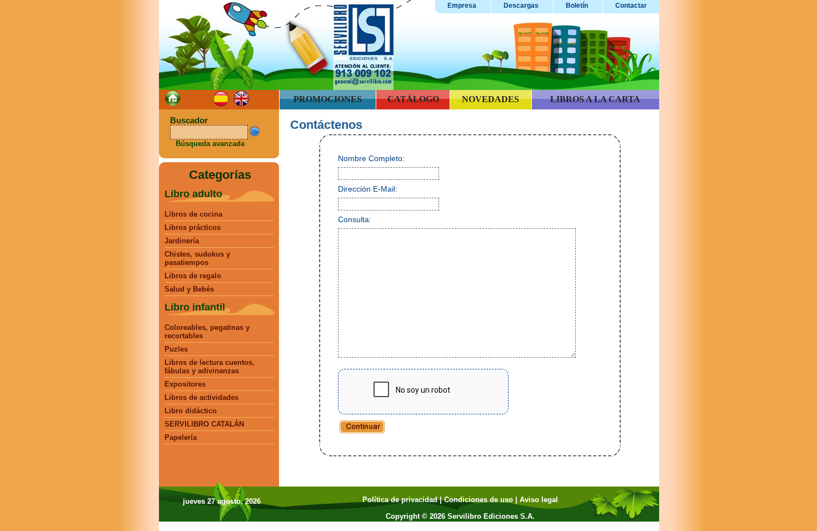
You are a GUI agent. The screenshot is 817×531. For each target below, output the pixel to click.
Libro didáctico (191, 411)
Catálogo (413, 99)
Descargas (521, 5)
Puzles (176, 349)
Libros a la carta (595, 99)
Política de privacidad (399, 499)
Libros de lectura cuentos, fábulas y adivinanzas (210, 366)
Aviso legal (539, 499)
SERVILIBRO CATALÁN (204, 424)
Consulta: (354, 219)
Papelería (181, 437)
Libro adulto (193, 193)
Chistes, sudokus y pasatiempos (197, 258)
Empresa (461, 5)
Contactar (631, 5)
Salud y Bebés (189, 289)
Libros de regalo (193, 276)
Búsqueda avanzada (210, 143)
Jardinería (182, 241)
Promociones (327, 99)
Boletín (577, 5)
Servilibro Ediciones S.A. (491, 516)
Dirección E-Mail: (367, 188)
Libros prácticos (193, 227)
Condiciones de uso (478, 499)
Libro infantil (195, 307)
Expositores (185, 384)
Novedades (490, 99)
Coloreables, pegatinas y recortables (207, 331)
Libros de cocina (193, 214)
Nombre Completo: (371, 158)
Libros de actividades (201, 397)
